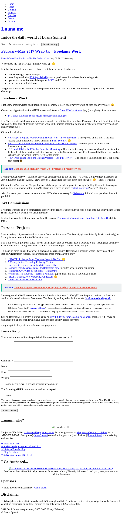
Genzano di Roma (37, 308)
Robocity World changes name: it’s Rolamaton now (33, 268)
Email (4, 372)
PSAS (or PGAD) (39, 77)
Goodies (12, 15)
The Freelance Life (41, 58)
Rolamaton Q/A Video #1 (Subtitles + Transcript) (32, 270)
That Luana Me (25, 58)
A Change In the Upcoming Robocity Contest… (32, 262)
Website (5, 378)
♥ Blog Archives (9, 452)
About (11, 6)
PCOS (51, 80)
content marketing (80, 188)
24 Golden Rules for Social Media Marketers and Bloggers (37, 115)
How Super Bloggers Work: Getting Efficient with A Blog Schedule (42, 137)
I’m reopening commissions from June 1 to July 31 (82, 218)
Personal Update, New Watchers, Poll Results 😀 (32, 276)
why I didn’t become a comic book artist (70, 317)
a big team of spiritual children (92, 432)
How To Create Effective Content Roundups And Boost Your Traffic (42, 143)
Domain (12, 9)
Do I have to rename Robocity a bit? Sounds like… (33, 265)
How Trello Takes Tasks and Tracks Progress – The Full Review (40, 157)
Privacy (11, 21)
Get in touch (40, 487)
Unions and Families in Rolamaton (25, 279)
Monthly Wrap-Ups (9, 58)
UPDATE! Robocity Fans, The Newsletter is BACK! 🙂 (36, 259)
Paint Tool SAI (59, 140)
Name (4, 366)
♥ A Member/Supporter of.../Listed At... (21, 446)
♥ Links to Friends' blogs (13, 449)
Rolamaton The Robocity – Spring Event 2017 (31, 273)
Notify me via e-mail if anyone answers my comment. (31, 384)
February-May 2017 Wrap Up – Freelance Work (41, 51)
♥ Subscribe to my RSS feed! (16, 455)
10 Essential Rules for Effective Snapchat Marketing (34, 149)
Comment (7, 360)
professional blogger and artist (39, 432)
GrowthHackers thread (71, 110)
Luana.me (12, 29)
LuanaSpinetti (41, 435)
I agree (7, 395)
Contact (11, 18)
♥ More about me (10, 443)
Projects (12, 12)
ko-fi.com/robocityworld (98, 298)
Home (11, 4)
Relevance (78, 193)
